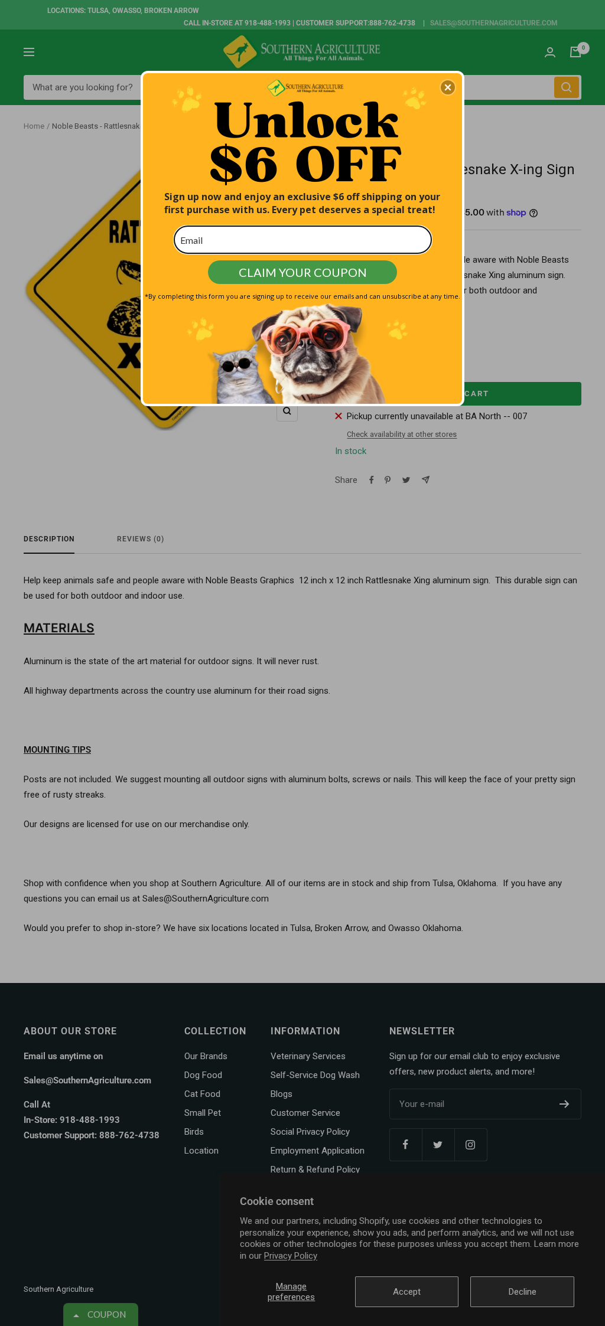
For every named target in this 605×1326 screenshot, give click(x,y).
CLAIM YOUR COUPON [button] (303, 272)
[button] (448, 87)
